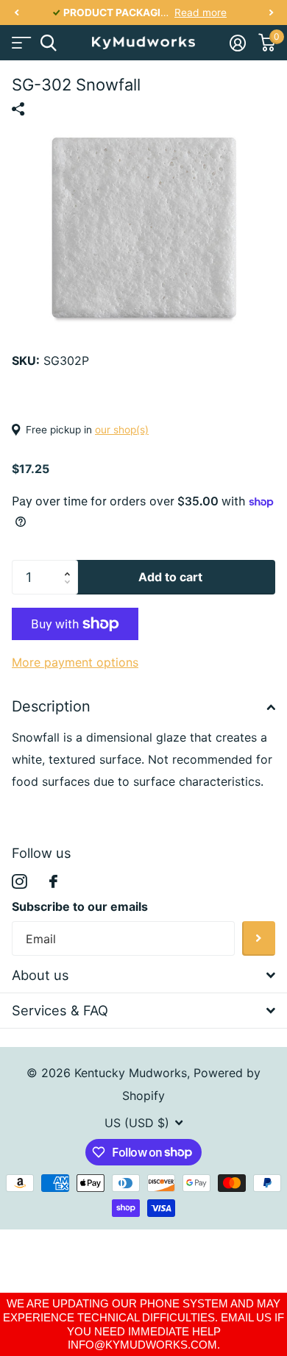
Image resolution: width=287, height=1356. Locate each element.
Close (143, 976)
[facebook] (53, 881)
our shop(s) (122, 430)
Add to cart (170, 576)
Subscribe (258, 938)
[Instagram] (19, 882)
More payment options (75, 662)
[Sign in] (237, 42)
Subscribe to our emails (80, 906)
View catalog (20, 43)
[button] (16, 13)
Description (51, 706)
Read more (200, 12)
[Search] (48, 43)
